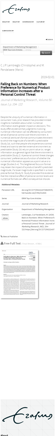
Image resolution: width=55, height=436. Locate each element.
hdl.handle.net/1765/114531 (34, 193)
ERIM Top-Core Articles (12, 50)
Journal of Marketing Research (19, 100)
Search (47, 53)
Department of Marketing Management (20, 47)
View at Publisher (10, 236)
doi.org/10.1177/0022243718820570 (37, 190)
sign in (50, 40)
